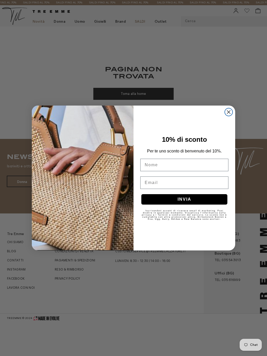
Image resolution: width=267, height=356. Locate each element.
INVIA (184, 199)
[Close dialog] (229, 112)
